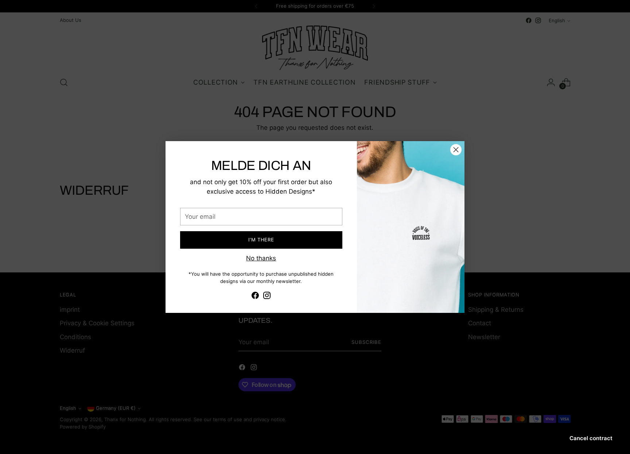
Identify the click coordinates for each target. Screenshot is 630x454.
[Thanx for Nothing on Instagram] (266, 297)
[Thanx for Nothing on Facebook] (255, 297)
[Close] (456, 149)
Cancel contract (590, 438)
